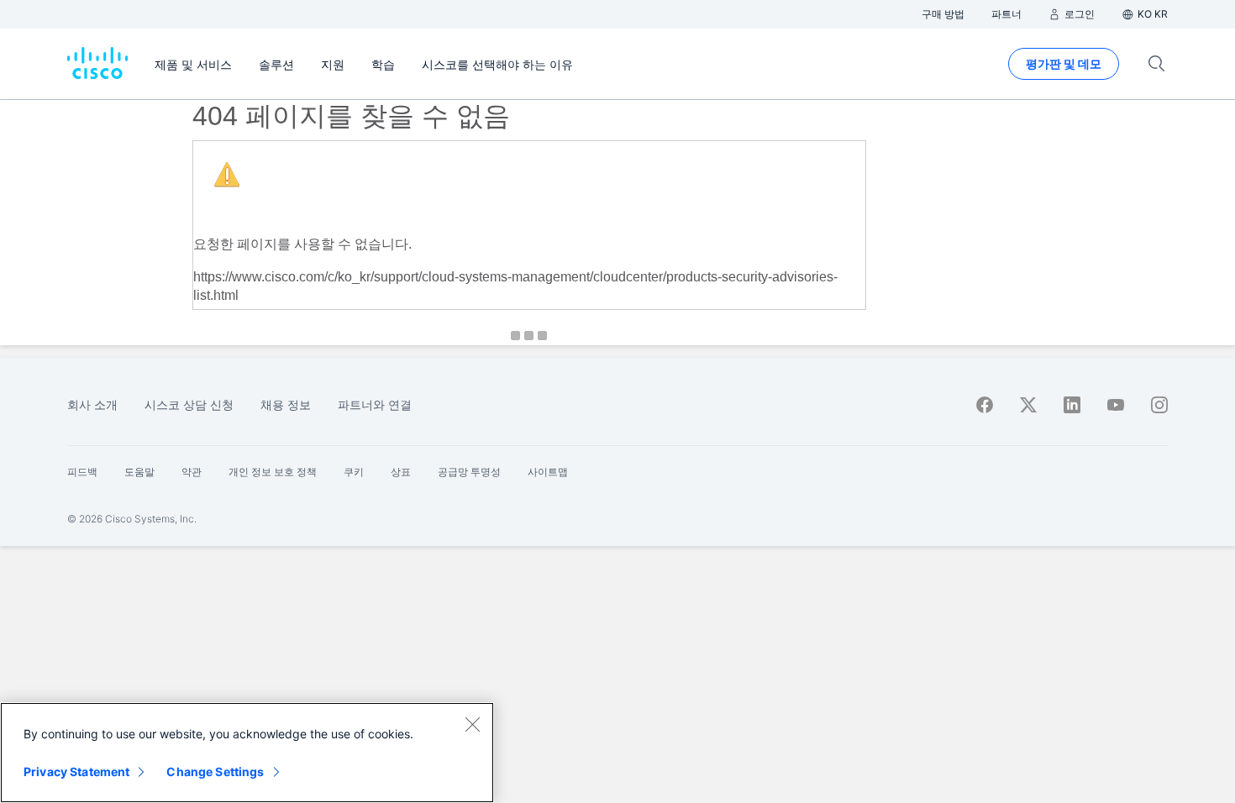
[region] (247, 752)
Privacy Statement (76, 771)
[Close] (472, 724)
